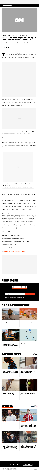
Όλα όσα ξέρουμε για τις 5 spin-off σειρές (9, 244)
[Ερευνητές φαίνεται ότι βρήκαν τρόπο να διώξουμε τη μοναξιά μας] (11, 363)
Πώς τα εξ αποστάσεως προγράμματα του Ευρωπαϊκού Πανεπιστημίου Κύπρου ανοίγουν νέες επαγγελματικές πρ (10, 344)
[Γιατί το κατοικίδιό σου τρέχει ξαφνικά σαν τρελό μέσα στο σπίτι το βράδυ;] (28, 385)
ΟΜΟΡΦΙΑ (4, 392)
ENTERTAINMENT (6, 251)
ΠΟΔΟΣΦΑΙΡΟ (23, 421)
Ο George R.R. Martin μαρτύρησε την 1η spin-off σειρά (11, 247)
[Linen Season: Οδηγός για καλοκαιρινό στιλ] (11, 314)
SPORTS (7, 406)
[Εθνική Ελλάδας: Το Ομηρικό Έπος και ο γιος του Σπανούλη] (11, 415)
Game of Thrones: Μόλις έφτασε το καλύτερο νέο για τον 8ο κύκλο (13, 238)
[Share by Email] (8, 48)
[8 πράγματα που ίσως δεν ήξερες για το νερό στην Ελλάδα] (28, 335)
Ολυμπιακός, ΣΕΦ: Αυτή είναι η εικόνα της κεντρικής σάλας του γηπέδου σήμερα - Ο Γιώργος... (28, 446)
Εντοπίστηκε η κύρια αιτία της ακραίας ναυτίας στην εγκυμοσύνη (27, 372)
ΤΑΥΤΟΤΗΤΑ (11, 462)
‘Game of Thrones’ (26, 56)
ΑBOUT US (17, 462)
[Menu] (1, 5)
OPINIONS (5, 421)
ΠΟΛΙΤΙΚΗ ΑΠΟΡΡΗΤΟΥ (32, 462)
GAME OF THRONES (16, 251)
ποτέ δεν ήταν (19, 105)
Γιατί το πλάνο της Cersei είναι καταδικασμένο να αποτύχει (11, 235)
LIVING (21, 392)
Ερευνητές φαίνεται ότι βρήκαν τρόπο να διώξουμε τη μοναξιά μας (10, 372)
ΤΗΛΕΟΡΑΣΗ (24, 251)
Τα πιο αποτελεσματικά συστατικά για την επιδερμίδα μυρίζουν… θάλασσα (10, 394)
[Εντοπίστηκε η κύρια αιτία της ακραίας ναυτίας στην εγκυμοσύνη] (28, 363)
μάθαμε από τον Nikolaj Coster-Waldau (24, 53)
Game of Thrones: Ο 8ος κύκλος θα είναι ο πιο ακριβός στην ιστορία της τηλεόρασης (15, 241)
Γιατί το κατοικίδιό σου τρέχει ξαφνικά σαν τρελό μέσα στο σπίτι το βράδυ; (27, 394)
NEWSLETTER (28, 464)
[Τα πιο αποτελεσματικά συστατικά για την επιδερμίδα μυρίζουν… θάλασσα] (11, 385)
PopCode (13, 99)
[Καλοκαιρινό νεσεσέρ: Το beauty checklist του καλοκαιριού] (28, 314)
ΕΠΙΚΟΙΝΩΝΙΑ (4, 462)
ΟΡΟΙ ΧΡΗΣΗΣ (23, 462)
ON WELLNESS (11, 354)
